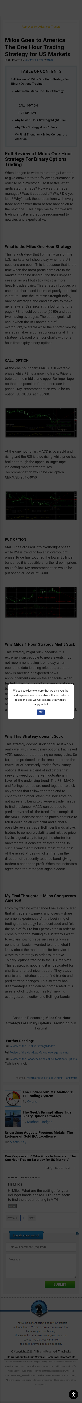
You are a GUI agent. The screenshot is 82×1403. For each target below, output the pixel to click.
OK (41, 712)
